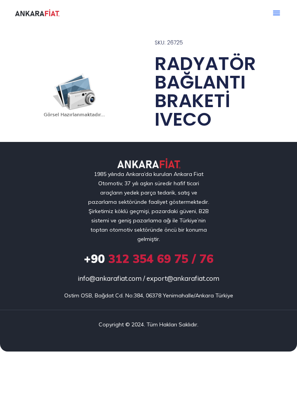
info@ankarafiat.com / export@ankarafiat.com (148, 278)
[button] (276, 13)
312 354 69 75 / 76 (148, 258)
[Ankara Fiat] (149, 163)
